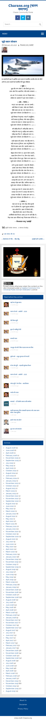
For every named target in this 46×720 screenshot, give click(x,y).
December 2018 (12, 590)
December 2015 (12, 681)
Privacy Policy (23, 709)
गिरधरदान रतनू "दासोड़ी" (27, 45)
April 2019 (9, 580)
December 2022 (12, 496)
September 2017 (12, 628)
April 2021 (9, 521)
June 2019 (10, 575)
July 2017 (9, 633)
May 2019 (9, 577)
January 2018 (11, 618)
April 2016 (9, 671)
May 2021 (9, 519)
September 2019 (12, 567)
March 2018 (10, 613)
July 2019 (9, 572)
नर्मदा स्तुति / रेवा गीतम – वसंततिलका (19, 383)
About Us (23, 700)
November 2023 (12, 483)
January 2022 (11, 514)
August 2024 (10, 473)
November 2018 (12, 592)
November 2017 (12, 623)
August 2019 (10, 569)
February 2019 (11, 585)
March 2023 (10, 491)
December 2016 (12, 651)
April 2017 (9, 640)
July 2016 (9, 663)
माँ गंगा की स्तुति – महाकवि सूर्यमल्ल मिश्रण (20, 365)
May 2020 (9, 547)
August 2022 (10, 504)
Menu (4, 34)
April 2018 (9, 610)
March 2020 (10, 552)
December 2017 (12, 620)
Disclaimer (23, 704)
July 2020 (9, 542)
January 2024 (11, 481)
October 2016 (11, 656)
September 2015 (12, 689)
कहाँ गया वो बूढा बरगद (15, 302)
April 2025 (9, 468)
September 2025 (12, 461)
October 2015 (11, 686)
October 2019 (11, 564)
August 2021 (10, 516)
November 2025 (12, 458)
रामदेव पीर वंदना (14, 392)
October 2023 (11, 486)
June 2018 (10, 605)
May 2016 (9, 668)
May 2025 (9, 466)
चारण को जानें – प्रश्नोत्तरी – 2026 (18, 311)
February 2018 (11, 615)
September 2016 (12, 658)
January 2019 (11, 587)
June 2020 (10, 544)
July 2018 (9, 602)
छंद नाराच (7, 234)
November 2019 (12, 562)
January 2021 (11, 529)
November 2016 (12, 653)
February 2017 (11, 645)
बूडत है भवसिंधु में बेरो (15, 329)
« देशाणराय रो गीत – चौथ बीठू (10, 239)
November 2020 (12, 532)
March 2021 (10, 524)
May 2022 (9, 509)
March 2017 (10, 643)
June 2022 (10, 506)
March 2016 (10, 673)
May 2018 (9, 607)
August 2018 (10, 600)
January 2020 (11, 557)
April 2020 (10, 549)
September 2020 (12, 537)
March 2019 (10, 582)
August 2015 (10, 691)
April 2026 (10, 453)
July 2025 (9, 463)
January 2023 (11, 494)
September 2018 (12, 597)
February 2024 (11, 478)
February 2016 (11, 676)
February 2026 (11, 456)
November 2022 (12, 499)
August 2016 (10, 661)
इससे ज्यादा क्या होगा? (16, 420)
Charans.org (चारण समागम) (23, 7)
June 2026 (10, 450)
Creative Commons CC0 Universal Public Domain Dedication (21, 289)
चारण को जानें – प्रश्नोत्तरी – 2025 (18, 374)
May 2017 (9, 638)
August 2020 (11, 539)
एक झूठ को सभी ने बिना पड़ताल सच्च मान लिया (21, 347)
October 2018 (11, 595)
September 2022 (12, 501)
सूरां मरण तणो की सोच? (16, 429)
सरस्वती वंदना (13, 338)
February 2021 (11, 526)
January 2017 (11, 648)
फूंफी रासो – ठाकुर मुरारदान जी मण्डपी (19, 356)
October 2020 (11, 534)
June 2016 (10, 666)
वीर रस (13, 234)
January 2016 (11, 678)
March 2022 (10, 511)
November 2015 (12, 683)
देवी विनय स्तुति (14, 320)
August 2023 (10, 488)
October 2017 (11, 625)
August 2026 (11, 448)
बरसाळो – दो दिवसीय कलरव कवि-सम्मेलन (20, 401)
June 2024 (10, 476)
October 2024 (11, 471)
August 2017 (10, 630)
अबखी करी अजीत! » (38, 239)
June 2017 (10, 635)
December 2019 (12, 559)
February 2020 (11, 554)
